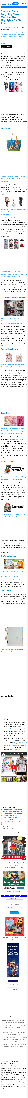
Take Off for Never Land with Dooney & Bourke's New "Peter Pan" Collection (13, 179)
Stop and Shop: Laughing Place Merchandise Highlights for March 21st (13, 17)
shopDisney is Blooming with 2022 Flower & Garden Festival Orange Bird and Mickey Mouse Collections (13, 574)
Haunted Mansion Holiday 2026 (12, 811)
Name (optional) (14, 898)
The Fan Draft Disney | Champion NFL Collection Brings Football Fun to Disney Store (14, 1027)
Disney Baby (10, 32)
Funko (5, 34)
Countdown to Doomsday (10, 820)
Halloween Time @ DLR (10, 815)
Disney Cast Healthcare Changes (12, 809)
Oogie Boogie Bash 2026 (10, 818)
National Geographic (8, 36)
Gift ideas (9, 34)
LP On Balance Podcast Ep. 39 (11, 822)
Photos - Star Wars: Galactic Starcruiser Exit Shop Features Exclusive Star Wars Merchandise (12, 321)
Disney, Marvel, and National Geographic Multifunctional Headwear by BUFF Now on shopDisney (14, 274)
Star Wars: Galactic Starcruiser (7, 41)
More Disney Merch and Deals (14, 867)
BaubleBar (5, 32)
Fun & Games (6, 7)
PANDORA (21, 36)
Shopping (24, 39)
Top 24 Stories (22, 7)
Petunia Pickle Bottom (17, 39)
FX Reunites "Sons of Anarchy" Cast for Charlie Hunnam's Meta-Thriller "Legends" (14, 1046)
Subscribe (15, 3)
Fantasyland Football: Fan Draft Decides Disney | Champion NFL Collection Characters (14, 1039)
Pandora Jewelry (4, 39)
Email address (14, 905)
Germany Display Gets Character (12, 813)
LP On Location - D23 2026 (10, 824)
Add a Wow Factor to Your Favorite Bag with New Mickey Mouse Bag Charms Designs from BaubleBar (12, 431)
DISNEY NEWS (5, 826)
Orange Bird (15, 36)
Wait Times (13, 7)
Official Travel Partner (14, 891)
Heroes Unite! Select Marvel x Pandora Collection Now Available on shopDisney (14, 212)
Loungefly (14, 34)
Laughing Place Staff (9, 27)
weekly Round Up (14, 750)
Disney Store (16, 32)
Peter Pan (10, 39)
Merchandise (19, 34)
